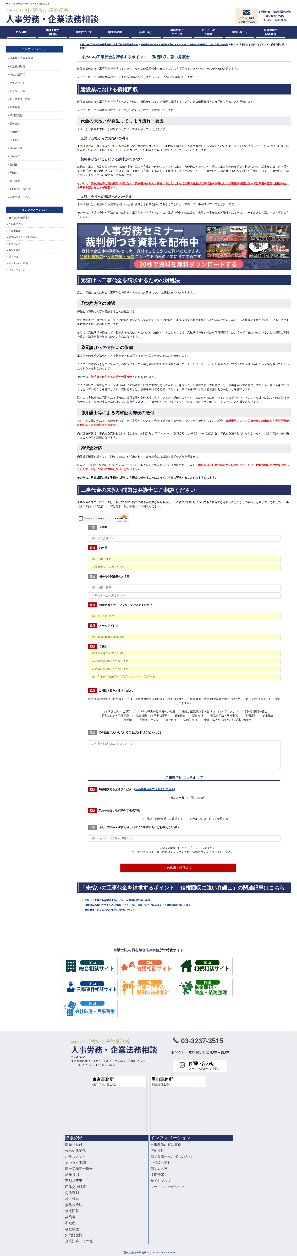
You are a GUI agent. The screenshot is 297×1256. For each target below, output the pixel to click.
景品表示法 (16, 148)
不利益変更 (16, 115)
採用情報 (157, 1175)
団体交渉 (15, 123)
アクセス (13, 256)
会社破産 (15, 180)
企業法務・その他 (20, 197)
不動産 (13, 172)
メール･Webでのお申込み (246, 19)
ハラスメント (17, 82)
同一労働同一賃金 (20, 99)
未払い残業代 (17, 74)
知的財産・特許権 (20, 188)
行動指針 (157, 1151)
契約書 (13, 164)
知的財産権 (73, 1235)
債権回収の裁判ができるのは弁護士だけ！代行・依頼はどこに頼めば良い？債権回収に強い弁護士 (138, 905)
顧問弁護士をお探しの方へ (23, 237)
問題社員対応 (17, 66)
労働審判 (15, 131)
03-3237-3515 (202, 1041)
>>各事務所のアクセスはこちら (154, 789)
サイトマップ (160, 1181)
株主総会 (15, 139)
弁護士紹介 (15, 250)
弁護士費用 (15, 230)
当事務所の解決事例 (21, 58)
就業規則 (15, 107)
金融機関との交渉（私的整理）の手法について (110, 909)
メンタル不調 (17, 90)
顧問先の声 (15, 243)
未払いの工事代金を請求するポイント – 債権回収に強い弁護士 (118, 900)
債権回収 (15, 156)
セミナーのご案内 (18, 263)
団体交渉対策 (75, 1187)
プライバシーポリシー (21, 270)
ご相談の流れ (16, 224)
